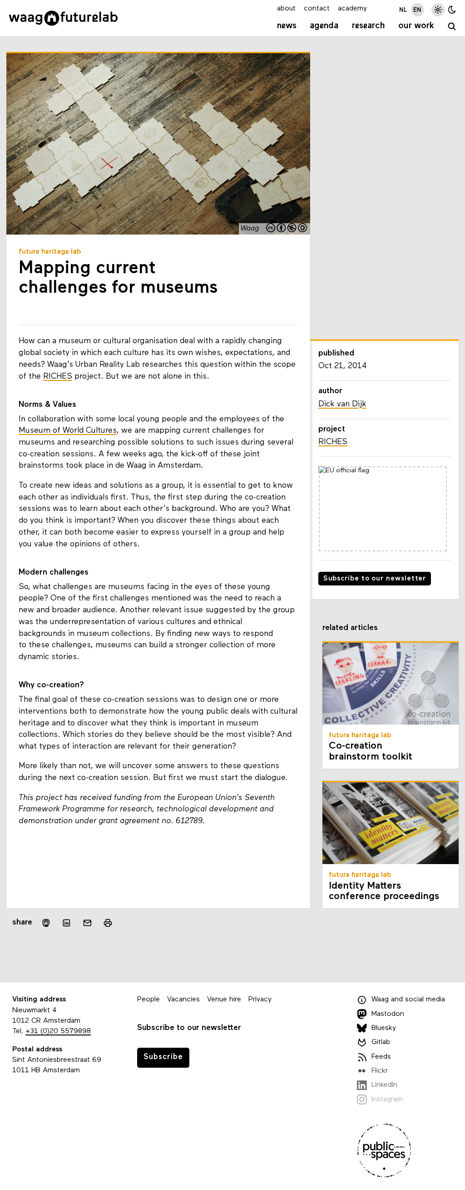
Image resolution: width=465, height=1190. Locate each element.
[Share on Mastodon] (46, 923)
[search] (452, 27)
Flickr (379, 1071)
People (148, 999)
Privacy (260, 999)
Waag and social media (408, 999)
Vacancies (183, 999)
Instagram (387, 1099)
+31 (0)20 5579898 (58, 1031)
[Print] (107, 923)
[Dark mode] (452, 9)
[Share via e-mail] (87, 923)
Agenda (324, 25)
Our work (416, 25)
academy (352, 8)
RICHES (57, 376)
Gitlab (380, 1042)
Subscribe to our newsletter (374, 578)
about (286, 8)
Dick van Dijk (342, 404)
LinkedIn (384, 1085)
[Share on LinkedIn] (67, 923)
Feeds (381, 1056)
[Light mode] (438, 9)
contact (317, 8)
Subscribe (163, 1057)
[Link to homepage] (63, 18)
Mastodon (387, 1014)
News (287, 25)
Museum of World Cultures (68, 431)
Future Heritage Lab (50, 251)
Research (368, 25)
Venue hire (224, 999)
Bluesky (383, 1028)
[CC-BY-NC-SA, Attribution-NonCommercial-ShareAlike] (287, 228)
